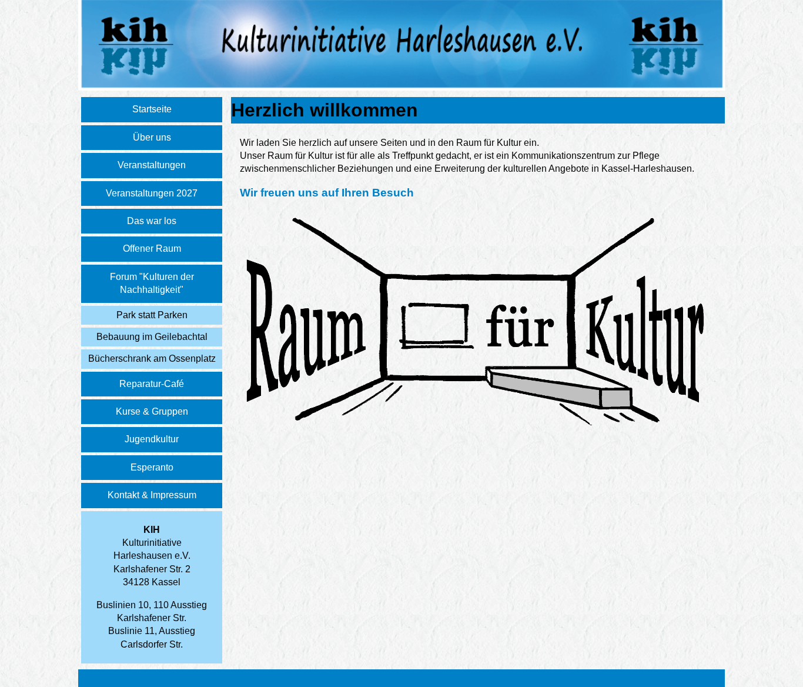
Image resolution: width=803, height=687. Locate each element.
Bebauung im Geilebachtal (152, 337)
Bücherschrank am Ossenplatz (152, 358)
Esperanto (152, 467)
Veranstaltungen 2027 (152, 193)
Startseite (152, 109)
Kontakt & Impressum (152, 495)
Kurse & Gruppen (152, 411)
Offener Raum (152, 249)
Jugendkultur (152, 439)
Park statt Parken (152, 315)
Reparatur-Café (151, 384)
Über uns (152, 137)
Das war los (151, 221)
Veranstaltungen (152, 165)
